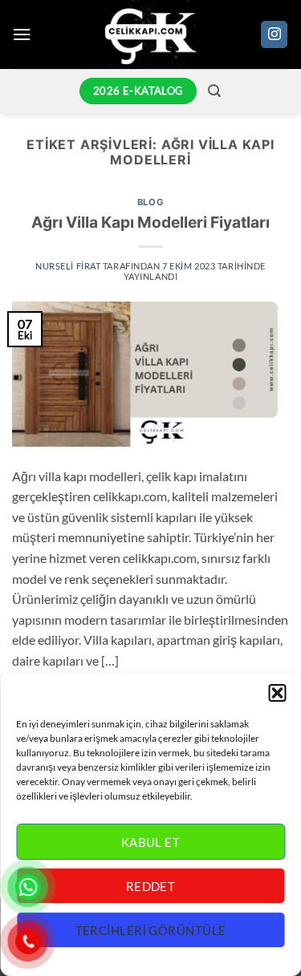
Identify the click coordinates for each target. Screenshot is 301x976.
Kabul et (151, 842)
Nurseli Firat (67, 266)
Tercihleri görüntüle (150, 930)
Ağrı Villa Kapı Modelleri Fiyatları (150, 222)
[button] (277, 693)
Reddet (151, 886)
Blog (150, 202)
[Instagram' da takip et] (274, 34)
